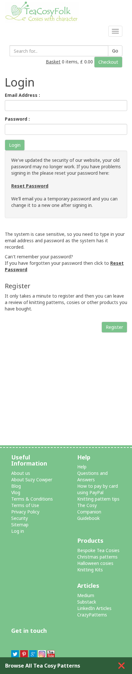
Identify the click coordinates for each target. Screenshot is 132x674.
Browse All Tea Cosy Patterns (42, 665)
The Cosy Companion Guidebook (89, 511)
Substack (86, 602)
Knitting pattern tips (98, 499)
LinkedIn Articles (94, 608)
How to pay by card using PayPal (97, 489)
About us (20, 473)
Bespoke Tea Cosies (98, 550)
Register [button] (114, 327)
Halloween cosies (95, 563)
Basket (53, 62)
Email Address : (22, 95)
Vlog (15, 492)
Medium (85, 595)
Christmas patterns (97, 557)
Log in (17, 531)
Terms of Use (25, 505)
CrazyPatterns (92, 615)
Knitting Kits (90, 570)
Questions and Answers (92, 476)
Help (82, 467)
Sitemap (20, 525)
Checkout (108, 62)
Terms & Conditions (32, 499)
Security (19, 518)
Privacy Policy (25, 512)
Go (115, 51)
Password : (17, 119)
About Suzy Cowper (31, 479)
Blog (16, 486)
